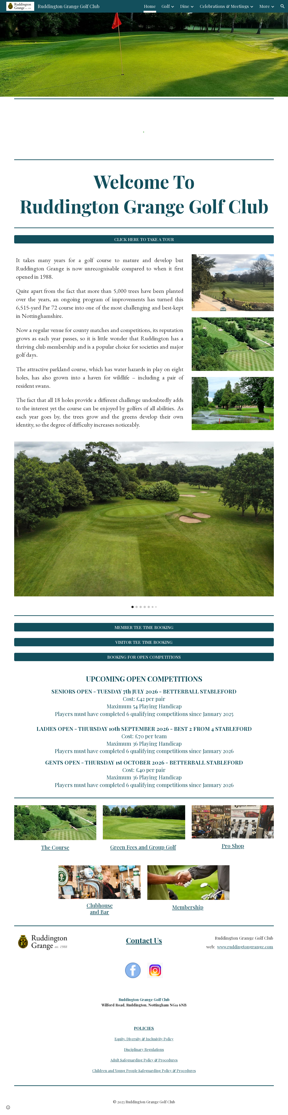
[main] (144, 193)
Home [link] (150, 6)
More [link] (264, 6)
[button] (282, 6)
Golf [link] (166, 6)
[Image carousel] (144, 525)
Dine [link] (184, 6)
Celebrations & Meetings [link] (224, 6)
